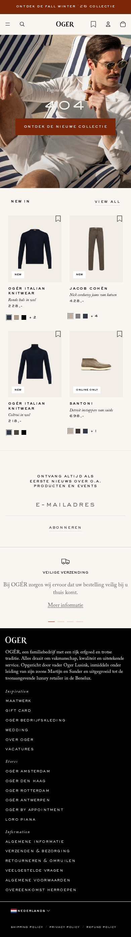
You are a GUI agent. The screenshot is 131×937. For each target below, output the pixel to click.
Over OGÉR (19, 740)
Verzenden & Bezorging (37, 851)
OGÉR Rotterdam (27, 791)
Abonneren (65, 528)
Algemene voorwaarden (38, 880)
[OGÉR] (65, 24)
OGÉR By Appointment (34, 810)
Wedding (16, 730)
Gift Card (18, 711)
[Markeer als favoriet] (58, 219)
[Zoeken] (22, 24)
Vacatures (19, 749)
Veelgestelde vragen (34, 871)
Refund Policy (101, 927)
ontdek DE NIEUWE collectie (65, 127)
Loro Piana (20, 820)
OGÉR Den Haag (25, 781)
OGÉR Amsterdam (27, 771)
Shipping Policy (27, 927)
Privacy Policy (65, 927)
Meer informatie (65, 605)
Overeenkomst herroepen (41, 890)
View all (107, 202)
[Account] (108, 24)
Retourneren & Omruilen (40, 861)
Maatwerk (18, 701)
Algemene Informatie (34, 842)
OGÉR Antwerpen (27, 800)
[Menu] (7, 24)
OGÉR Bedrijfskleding (35, 720)
